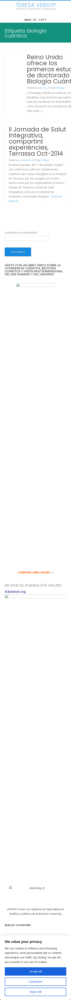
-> (35, 572)
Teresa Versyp (36, 5)
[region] (35, 967)
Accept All (36, 971)
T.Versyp (60, 87)
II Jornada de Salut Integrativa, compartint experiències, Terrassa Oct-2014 (37, 141)
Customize (35, 981)
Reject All (35, 992)
